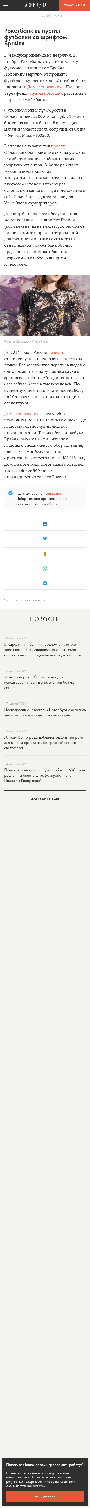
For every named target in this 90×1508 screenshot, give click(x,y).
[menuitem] (5, 5)
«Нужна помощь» (44, 93)
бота (53, 503)
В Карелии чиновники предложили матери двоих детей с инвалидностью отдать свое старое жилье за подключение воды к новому (43, 649)
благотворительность (30, 600)
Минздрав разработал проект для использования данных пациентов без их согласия (39, 682)
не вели (55, 353)
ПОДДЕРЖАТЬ (45, 1496)
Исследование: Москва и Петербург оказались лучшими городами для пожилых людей (45, 712)
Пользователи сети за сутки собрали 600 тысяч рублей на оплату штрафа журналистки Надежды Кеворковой (45, 775)
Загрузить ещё (45, 798)
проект (58, 146)
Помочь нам (74, 5)
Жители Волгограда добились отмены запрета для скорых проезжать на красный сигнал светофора (43, 742)
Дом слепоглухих (44, 87)
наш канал (53, 493)
